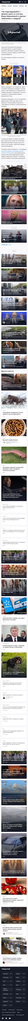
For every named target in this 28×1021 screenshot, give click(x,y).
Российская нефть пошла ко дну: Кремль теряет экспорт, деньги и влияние (12, 929)
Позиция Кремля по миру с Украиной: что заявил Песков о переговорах (14, 646)
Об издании (4, 1009)
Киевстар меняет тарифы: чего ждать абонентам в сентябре (14, 618)
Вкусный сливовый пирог (10, 440)
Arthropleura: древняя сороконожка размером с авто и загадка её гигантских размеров (13, 469)
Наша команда (19, 1009)
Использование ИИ (20, 1014)
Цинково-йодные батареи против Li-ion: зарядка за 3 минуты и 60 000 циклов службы (14, 543)
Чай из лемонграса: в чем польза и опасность (13, 695)
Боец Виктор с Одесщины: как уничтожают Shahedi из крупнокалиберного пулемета (12, 683)
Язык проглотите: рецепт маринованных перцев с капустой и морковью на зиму (13, 900)
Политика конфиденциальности (8, 1014)
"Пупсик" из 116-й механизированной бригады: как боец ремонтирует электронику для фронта (14, 707)
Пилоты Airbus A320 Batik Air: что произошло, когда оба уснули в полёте (13, 507)
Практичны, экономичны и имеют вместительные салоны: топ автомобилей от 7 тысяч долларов (14, 531)
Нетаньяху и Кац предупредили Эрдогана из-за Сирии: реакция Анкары (13, 731)
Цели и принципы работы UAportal (8, 1012)
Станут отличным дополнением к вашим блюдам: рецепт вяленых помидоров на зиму (14, 519)
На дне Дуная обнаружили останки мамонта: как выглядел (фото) (13, 413)
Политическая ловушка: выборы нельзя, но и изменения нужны (12, 959)
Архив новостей (11, 1009)
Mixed (2, 9)
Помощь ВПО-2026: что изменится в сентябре (13, 718)
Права (18, 1012)
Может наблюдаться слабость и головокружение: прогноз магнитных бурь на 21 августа (14, 743)
